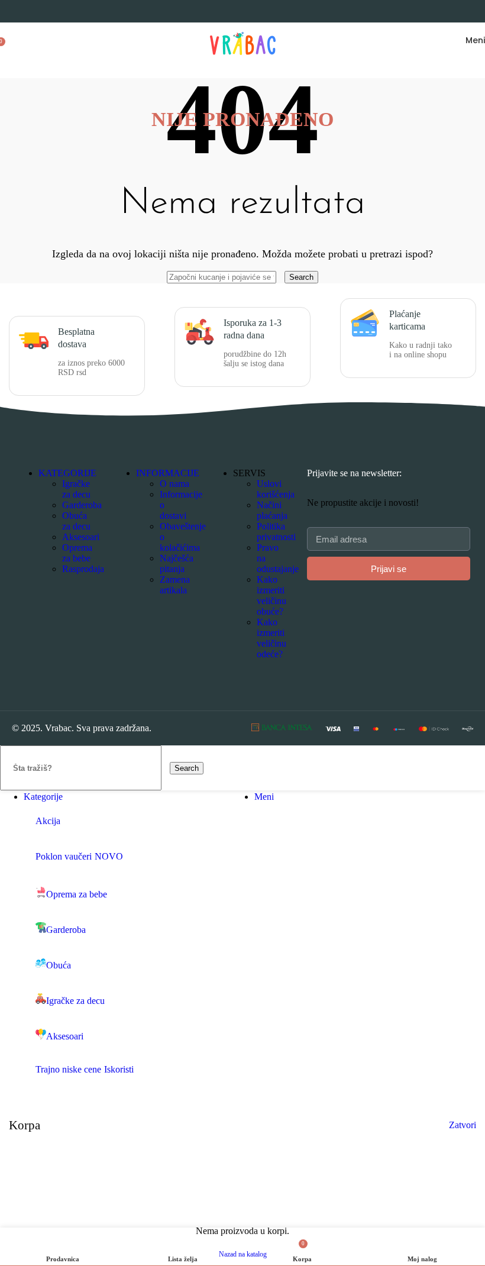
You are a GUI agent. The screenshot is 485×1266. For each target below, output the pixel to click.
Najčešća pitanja (176, 563)
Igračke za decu (76, 489)
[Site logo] (243, 61)
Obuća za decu (76, 521)
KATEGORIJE (67, 473)
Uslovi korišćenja (276, 489)
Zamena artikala (175, 584)
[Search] (12, 40)
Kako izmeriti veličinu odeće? (271, 638)
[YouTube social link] (149, 625)
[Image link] (281, 728)
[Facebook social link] (119, 625)
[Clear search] (281, 277)
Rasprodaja (83, 569)
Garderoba (82, 505)
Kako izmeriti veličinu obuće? (271, 595)
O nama (174, 484)
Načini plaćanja (272, 510)
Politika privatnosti (276, 531)
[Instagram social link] (134, 625)
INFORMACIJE (167, 473)
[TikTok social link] (164, 625)
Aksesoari (80, 537)
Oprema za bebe (77, 552)
